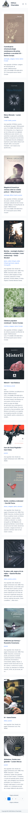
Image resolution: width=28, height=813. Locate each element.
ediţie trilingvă (12, 261)
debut (5, 579)
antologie (6, 59)
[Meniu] (23, 4)
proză (13, 386)
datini (15, 506)
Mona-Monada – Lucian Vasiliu (12, 116)
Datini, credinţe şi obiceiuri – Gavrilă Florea (13, 502)
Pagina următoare (14, 802)
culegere (12, 59)
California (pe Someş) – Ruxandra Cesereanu (12, 642)
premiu (14, 579)
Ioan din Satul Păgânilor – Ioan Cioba (13, 449)
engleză (16, 263)
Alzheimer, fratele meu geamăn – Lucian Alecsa (13, 761)
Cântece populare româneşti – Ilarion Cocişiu (13, 322)
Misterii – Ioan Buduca (12, 383)
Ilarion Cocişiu (19, 326)
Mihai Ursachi (14, 195)
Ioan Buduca (7, 386)
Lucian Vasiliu (8, 120)
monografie (7, 265)
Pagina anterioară (14, 795)
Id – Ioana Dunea (10, 717)
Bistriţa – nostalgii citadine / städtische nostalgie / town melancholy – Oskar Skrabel (14, 254)
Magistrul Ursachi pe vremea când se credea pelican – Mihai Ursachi (12, 190)
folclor (17, 59)
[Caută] (25, 4)
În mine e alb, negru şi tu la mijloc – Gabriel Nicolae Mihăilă (13, 573)
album (5, 261)
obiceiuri (19, 506)
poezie (14, 120)
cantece (6, 326)
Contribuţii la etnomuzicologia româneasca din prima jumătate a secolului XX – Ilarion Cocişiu (13, 51)
